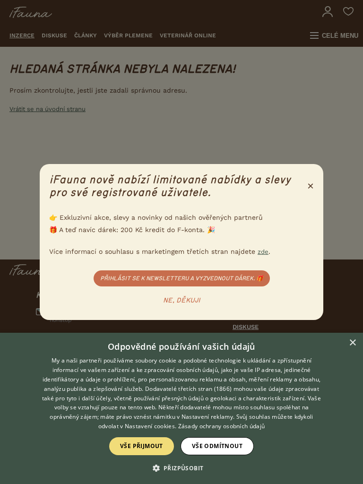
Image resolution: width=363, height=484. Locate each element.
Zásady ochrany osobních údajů (221, 426)
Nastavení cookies (150, 426)
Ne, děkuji (181, 300)
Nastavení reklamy (207, 417)
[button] (182, 467)
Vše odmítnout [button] (217, 446)
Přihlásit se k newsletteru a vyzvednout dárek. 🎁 (181, 278)
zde (263, 251)
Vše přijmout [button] (141, 446)
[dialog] (181, 408)
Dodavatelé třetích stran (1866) (188, 389)
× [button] (352, 342)
